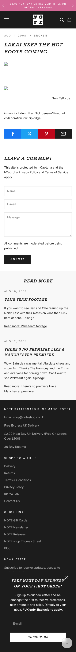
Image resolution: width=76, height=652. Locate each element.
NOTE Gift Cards (15, 520)
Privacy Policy (28, 172)
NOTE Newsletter (16, 527)
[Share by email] (63, 133)
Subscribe (38, 637)
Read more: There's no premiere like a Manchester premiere (30, 388)
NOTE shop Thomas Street (22, 541)
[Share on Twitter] (29, 133)
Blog (7, 548)
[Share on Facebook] (12, 133)
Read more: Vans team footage (25, 326)
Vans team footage (25, 300)
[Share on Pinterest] (46, 133)
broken (40, 35)
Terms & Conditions (17, 480)
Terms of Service (56, 172)
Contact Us (12, 501)
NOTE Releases (15, 534)
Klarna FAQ (11, 494)
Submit (17, 259)
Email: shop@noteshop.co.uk (24, 417)
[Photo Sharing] (27, 74)
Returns (9, 473)
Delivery (9, 466)
